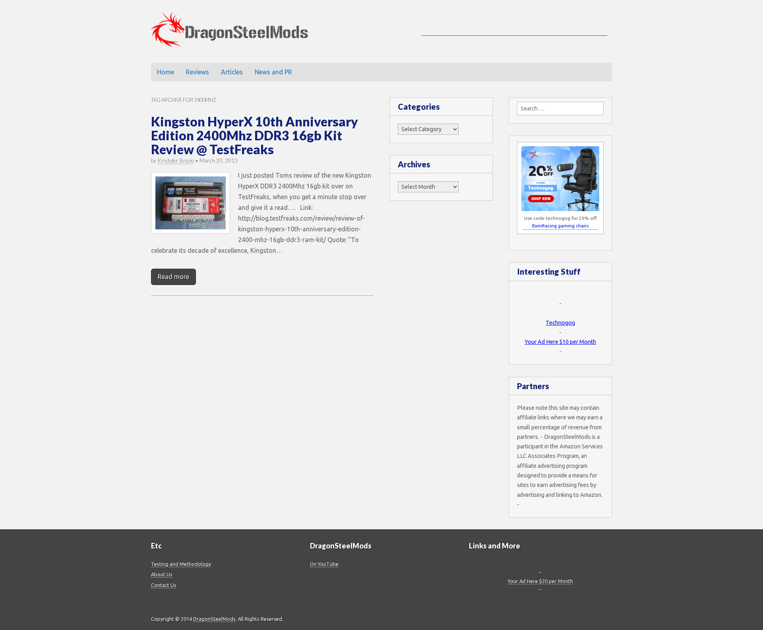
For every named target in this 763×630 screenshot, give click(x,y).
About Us (161, 574)
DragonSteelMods (214, 619)
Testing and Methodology (181, 564)
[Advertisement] (514, 24)
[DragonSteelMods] (235, 31)
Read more (173, 276)
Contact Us (163, 585)
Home (165, 72)
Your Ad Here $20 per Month (540, 581)
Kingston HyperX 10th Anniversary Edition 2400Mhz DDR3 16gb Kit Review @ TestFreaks (254, 135)
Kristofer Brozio (176, 160)
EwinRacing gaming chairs (560, 225)
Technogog (560, 323)
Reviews (197, 72)
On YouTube (324, 564)
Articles (232, 72)
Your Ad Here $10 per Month (560, 342)
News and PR (273, 72)
